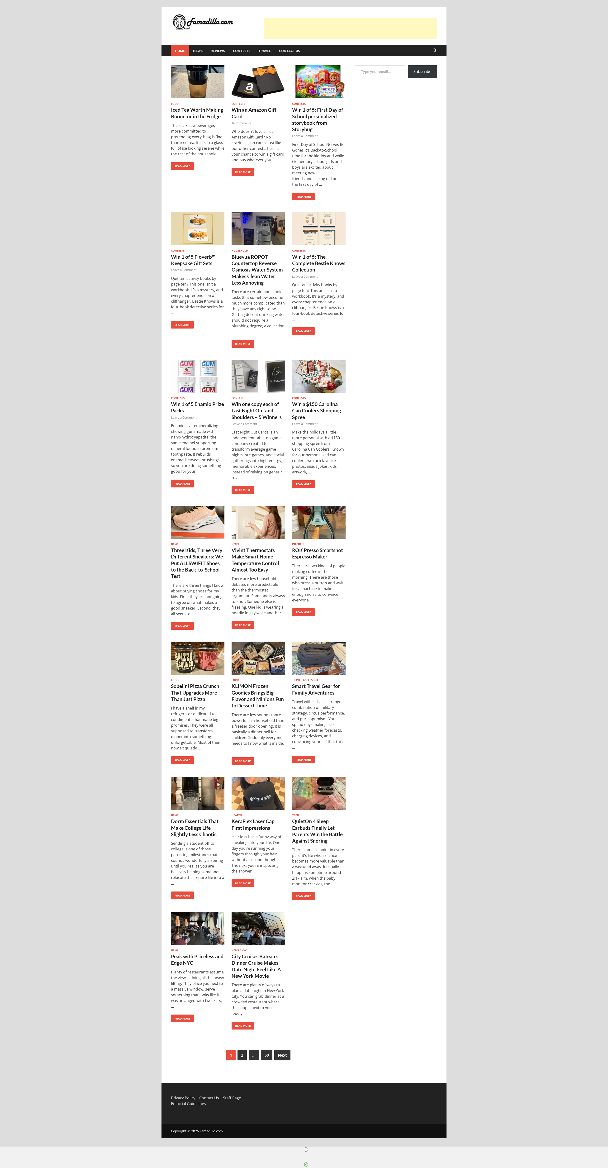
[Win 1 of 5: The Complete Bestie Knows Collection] (319, 229)
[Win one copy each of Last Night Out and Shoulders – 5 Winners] (258, 377)
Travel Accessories (306, 680)
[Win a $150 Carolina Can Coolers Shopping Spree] (319, 377)
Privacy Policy (183, 1098)
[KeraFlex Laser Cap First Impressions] (258, 794)
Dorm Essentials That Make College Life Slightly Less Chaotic (194, 827)
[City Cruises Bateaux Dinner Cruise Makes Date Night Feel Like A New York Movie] (258, 929)
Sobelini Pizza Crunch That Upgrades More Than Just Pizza (195, 692)
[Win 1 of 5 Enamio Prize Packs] (197, 377)
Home (180, 50)
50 (267, 1055)
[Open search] (434, 50)
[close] (306, 1149)
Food (175, 103)
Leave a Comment (305, 136)
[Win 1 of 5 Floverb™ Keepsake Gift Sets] (197, 229)
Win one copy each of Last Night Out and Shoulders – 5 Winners (257, 410)
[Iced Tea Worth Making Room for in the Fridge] (197, 82)
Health (237, 815)
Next (282, 1055)
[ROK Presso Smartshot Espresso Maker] (319, 523)
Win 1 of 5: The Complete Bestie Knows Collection (318, 263)
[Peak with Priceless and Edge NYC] (197, 929)
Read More (180, 165)
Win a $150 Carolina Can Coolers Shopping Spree (316, 410)
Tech (295, 815)
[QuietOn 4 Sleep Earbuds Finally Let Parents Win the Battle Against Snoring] (319, 794)
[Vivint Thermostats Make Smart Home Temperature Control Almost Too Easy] (258, 523)
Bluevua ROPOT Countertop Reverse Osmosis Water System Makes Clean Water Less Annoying (257, 270)
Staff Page (232, 1098)
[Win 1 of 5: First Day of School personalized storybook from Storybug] (319, 82)
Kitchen (298, 544)
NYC (244, 950)
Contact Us (289, 50)
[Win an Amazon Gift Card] (258, 82)
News (198, 50)
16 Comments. (242, 123)
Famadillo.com (211, 1131)
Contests (241, 50)
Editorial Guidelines (188, 1103)
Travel (264, 50)
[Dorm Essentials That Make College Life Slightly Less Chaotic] (197, 794)
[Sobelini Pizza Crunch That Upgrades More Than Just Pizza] (197, 659)
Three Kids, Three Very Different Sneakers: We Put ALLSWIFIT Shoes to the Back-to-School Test (197, 563)
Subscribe (422, 71)
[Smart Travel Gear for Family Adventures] (319, 659)
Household (240, 250)
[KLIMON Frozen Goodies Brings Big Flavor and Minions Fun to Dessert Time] (258, 659)
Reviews (218, 50)
